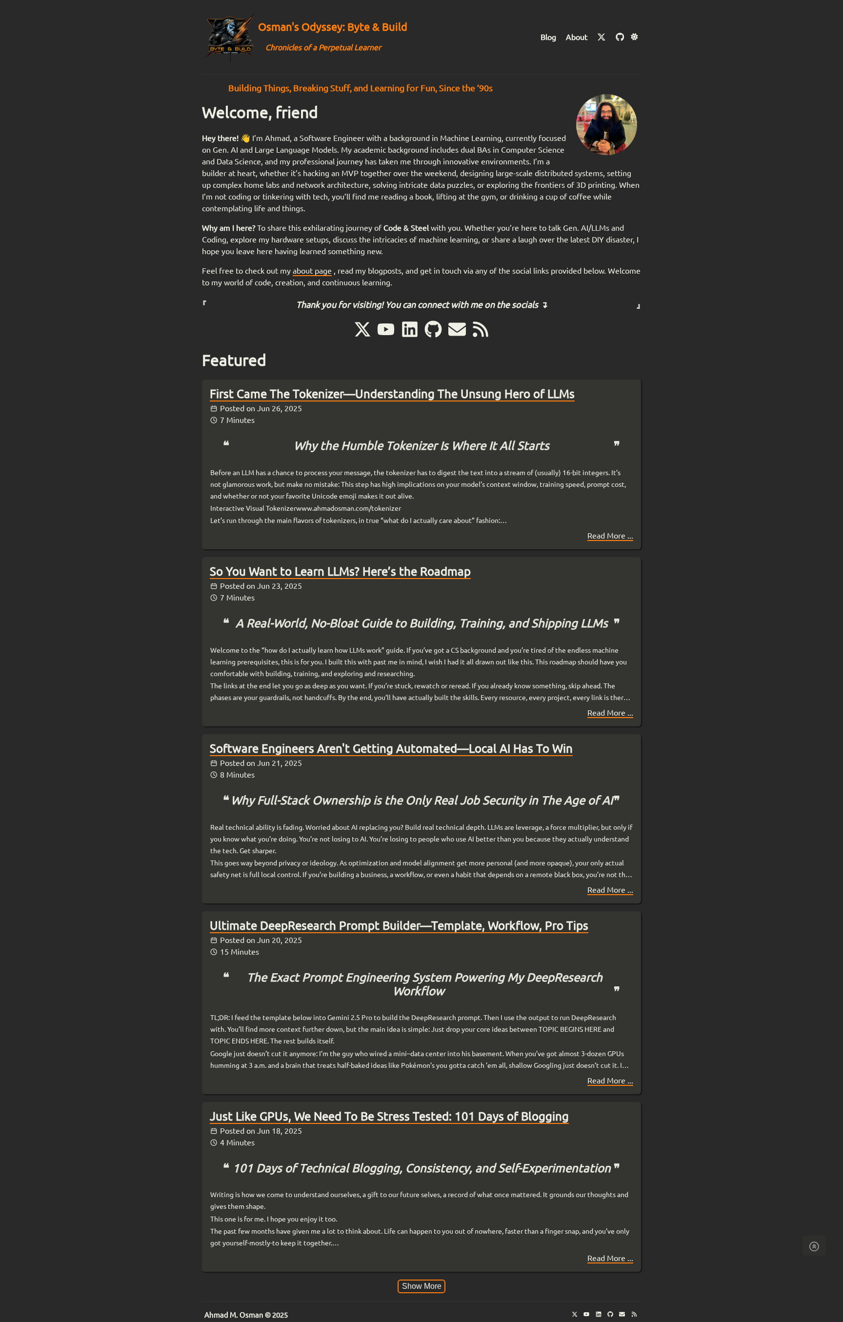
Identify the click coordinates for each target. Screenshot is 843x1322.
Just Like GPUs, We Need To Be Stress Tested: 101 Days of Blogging (389, 1116)
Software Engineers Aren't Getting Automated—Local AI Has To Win (391, 748)
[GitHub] (620, 37)
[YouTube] (387, 336)
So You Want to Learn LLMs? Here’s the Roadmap (340, 571)
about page (312, 270)
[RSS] (480, 336)
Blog (548, 37)
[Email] (458, 336)
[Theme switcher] (634, 37)
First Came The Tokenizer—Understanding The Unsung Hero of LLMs (392, 394)
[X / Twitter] (602, 37)
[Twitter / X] (364, 336)
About (576, 37)
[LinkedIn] (411, 336)
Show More (422, 1286)
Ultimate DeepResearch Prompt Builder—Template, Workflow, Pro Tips (399, 925)
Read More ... (610, 535)
